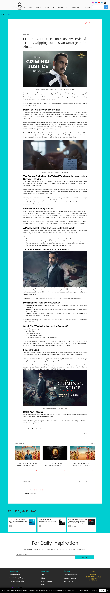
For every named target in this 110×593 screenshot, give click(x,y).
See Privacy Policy (69, 590)
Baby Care (44, 23)
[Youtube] (99, 3)
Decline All (94, 590)
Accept (102, 590)
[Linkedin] (102, 3)
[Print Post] (41, 428)
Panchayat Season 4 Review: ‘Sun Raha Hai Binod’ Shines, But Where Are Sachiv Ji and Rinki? (27, 464)
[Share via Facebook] (24, 428)
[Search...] (106, 7)
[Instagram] (93, 3)
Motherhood (55, 23)
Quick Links (45, 571)
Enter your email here (21, 554)
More (64, 23)
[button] (77, 23)
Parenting (35, 23)
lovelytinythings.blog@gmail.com (20, 578)
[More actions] (86, 34)
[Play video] (55, 388)
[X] (105, 3)
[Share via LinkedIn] (32, 428)
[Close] (108, 590)
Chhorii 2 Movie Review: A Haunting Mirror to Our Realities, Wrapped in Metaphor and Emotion (54, 464)
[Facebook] (96, 3)
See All (93, 443)
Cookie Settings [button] (84, 590)
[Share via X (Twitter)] (28, 428)
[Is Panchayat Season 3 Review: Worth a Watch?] (82, 453)
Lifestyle (25, 23)
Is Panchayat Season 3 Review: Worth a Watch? (81, 464)
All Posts (17, 23)
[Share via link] (36, 428)
